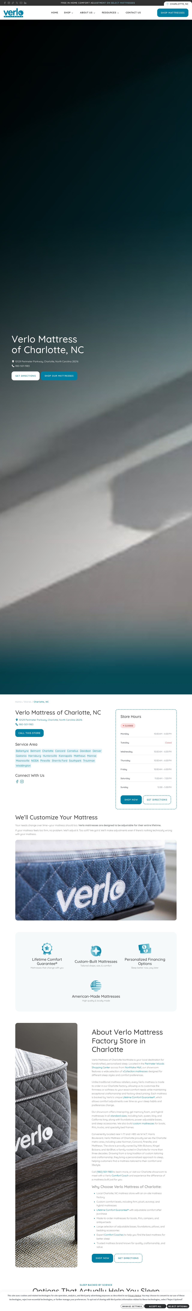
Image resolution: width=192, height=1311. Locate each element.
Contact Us (133, 12)
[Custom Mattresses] (96, 955)
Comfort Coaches (114, 1234)
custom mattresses (143, 1123)
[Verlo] (13, 12)
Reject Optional (178, 1306)
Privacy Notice (134, 1295)
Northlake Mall (133, 1067)
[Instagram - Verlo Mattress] (8, 3)
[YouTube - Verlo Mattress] (20, 3)
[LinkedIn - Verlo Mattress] (24, 3)
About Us (86, 12)
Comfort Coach (120, 1175)
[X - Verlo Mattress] (16, 3)
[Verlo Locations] (178, 4)
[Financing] (145, 955)
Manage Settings (132, 1306)
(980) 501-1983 (104, 1171)
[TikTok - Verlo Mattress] (12, 3)
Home (54, 12)
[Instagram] (22, 781)
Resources (109, 12)
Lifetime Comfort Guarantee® (139, 1097)
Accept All (155, 1306)
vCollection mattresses (135, 1071)
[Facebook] (17, 781)
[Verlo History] (96, 990)
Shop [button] (67, 12)
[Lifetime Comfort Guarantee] (47, 955)
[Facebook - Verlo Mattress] (5, 3)
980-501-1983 (22, 365)
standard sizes (119, 1115)
